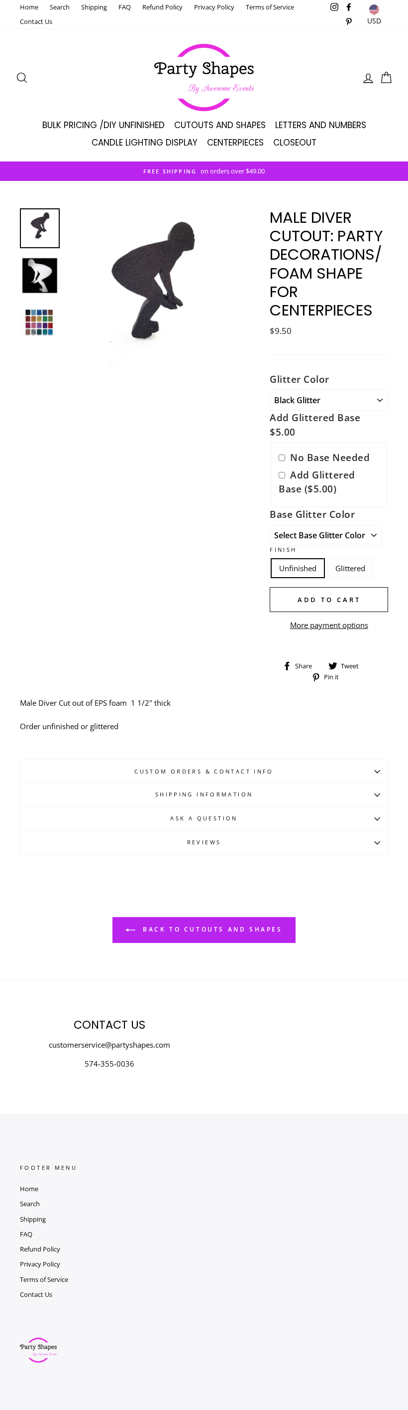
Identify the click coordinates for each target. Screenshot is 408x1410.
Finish (283, 549)
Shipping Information (204, 794)
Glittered (350, 568)
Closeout (294, 143)
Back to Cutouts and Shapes (210, 929)
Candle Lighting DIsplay (145, 143)
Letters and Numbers (320, 125)
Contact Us (36, 21)
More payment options (329, 625)
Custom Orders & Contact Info (204, 771)
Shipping (94, 6)
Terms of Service (270, 6)
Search (60, 6)
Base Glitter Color (312, 514)
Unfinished (297, 568)
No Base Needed (330, 457)
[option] (204, 171)
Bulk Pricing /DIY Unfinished (103, 125)
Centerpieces (235, 143)
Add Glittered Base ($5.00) (317, 482)
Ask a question (203, 818)
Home (29, 6)
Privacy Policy (214, 6)
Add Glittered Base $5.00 (315, 425)
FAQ (124, 6)
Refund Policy (162, 6)
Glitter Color (299, 379)
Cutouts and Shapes (220, 125)
